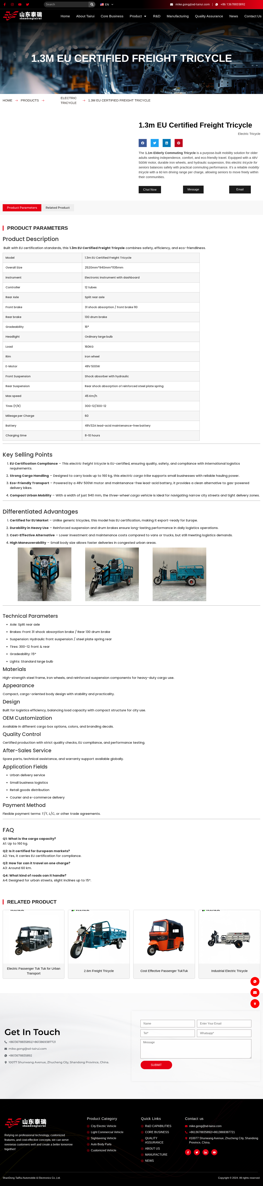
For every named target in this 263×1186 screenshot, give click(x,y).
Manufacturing (178, 16)
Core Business (112, 16)
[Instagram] (214, 1152)
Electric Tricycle (69, 100)
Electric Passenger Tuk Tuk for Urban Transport (33, 971)
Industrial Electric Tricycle (229, 971)
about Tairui (85, 16)
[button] (143, 143)
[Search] (92, 4)
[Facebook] (188, 1152)
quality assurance (209, 16)
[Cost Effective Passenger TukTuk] (164, 937)
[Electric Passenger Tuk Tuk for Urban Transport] (33, 937)
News (233, 16)
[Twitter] (197, 1152)
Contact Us (253, 16)
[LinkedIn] (206, 1152)
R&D (156, 16)
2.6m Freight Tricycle (99, 971)
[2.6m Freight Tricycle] (99, 937)
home (65, 16)
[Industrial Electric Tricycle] (229, 937)
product (136, 16)
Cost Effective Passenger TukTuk (164, 971)
